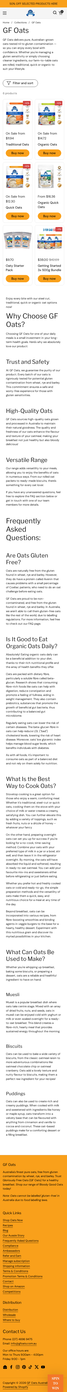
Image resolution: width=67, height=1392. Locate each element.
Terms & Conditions (15, 1271)
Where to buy (11, 1320)
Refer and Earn (12, 1256)
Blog (5, 1230)
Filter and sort (23, 83)
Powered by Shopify (15, 1387)
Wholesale (9, 1315)
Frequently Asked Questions (21, 1241)
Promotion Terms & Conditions (22, 1276)
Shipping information (16, 1266)
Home (6, 22)
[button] (60, 13)
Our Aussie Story (13, 1235)
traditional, (13, 302)
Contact (8, 1281)
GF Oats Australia (38, 1383)
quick (24, 302)
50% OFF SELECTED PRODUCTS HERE (33, 3)
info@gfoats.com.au (24, 1343)
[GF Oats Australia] (30, 13)
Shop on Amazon (14, 1286)
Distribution (10, 1310)
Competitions (11, 1291)
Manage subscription (16, 1261)
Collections (20, 22)
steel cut (44, 298)
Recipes (8, 1225)
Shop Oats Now (13, 1220)
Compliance (10, 1246)
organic (36, 302)
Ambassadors (11, 1251)
